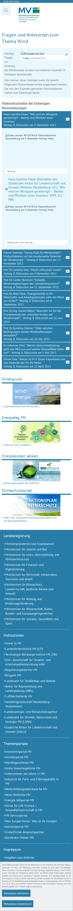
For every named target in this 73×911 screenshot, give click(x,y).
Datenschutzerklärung (34, 886)
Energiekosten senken (20, 455)
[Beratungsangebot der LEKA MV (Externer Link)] (36, 470)
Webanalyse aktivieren (16, 893)
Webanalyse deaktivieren (18, 904)
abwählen (44, 876)
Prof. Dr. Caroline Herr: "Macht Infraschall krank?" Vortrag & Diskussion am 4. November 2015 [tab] (33, 271)
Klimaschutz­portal (17, 490)
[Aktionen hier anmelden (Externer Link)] (36, 432)
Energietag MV (14, 417)
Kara (26, 58)
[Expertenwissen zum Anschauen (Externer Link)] (36, 394)
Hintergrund (12, 378)
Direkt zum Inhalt (11, 1)
